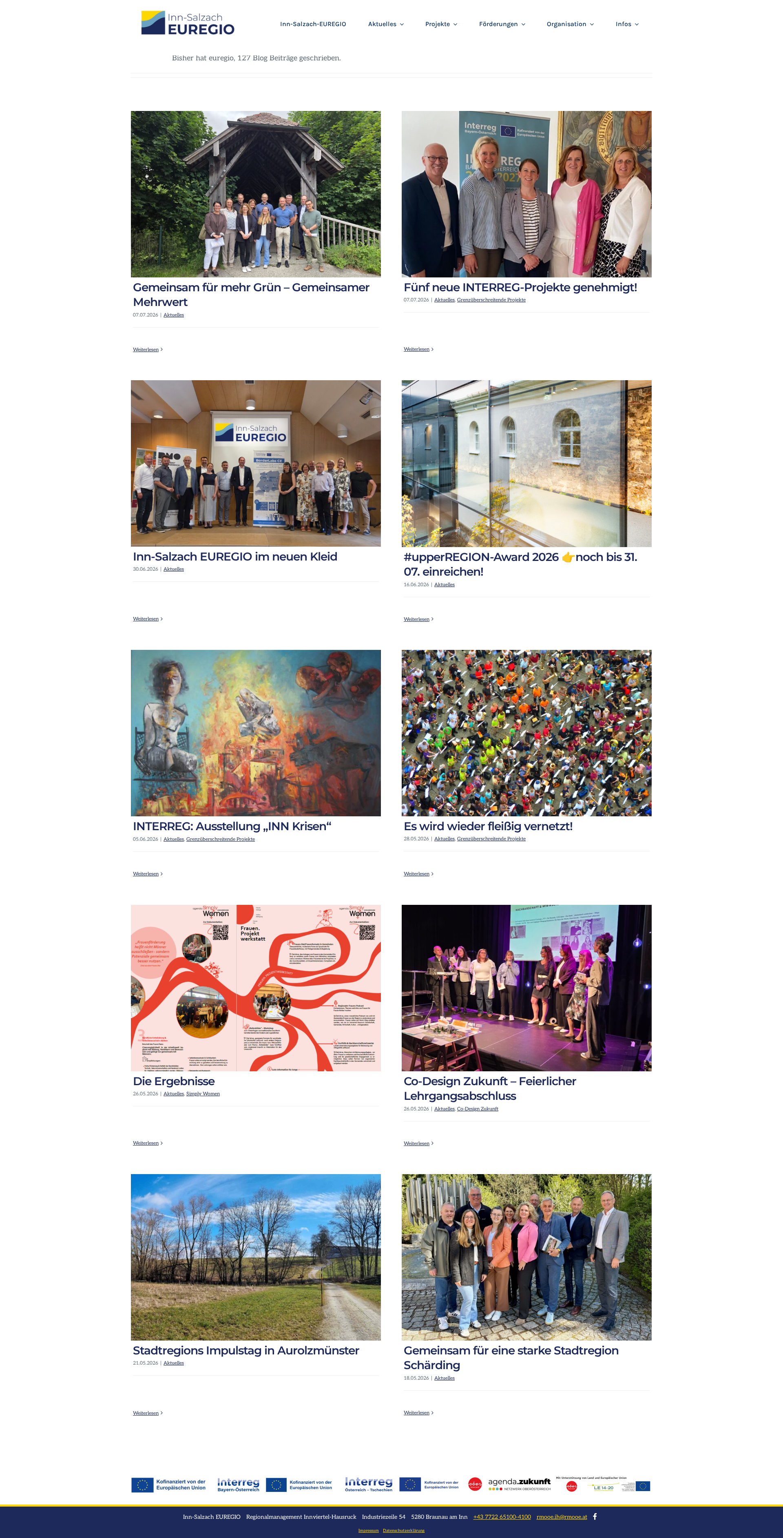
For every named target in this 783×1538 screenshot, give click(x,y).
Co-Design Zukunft (477, 1109)
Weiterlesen (146, 350)
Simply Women (203, 1094)
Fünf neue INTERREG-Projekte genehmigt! (520, 287)
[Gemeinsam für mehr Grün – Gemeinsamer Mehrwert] (256, 194)
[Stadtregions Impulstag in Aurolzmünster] (256, 1257)
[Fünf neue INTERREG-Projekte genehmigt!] (527, 194)
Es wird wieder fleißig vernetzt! (488, 826)
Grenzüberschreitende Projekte (491, 300)
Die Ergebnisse (174, 1081)
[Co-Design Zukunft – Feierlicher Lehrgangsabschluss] (527, 988)
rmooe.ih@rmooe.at (562, 1517)
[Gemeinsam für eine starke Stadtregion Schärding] (527, 1257)
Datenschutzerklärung (404, 1530)
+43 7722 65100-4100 (502, 1517)
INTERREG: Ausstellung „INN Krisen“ (232, 826)
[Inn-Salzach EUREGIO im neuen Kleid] (256, 463)
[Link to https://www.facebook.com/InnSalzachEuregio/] (595, 1516)
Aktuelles (174, 315)
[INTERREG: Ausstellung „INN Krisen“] (256, 733)
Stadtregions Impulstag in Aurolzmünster (246, 1350)
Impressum (368, 1530)
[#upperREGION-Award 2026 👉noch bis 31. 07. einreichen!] (527, 463)
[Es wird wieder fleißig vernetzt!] (527, 733)
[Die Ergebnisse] (256, 988)
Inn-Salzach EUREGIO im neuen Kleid (235, 556)
